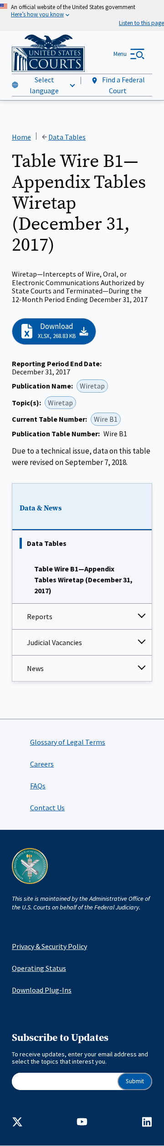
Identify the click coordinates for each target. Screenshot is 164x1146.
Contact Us (47, 807)
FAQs (38, 785)
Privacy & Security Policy (49, 946)
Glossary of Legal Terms (67, 742)
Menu (120, 54)
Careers (42, 763)
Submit (135, 1081)
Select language (44, 85)
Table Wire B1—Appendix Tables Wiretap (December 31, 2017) (83, 579)
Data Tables (47, 543)
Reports (39, 616)
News (35, 668)
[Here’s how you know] (82, 15)
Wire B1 (106, 419)
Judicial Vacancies (54, 642)
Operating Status (39, 968)
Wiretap (92, 385)
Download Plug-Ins (42, 990)
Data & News (41, 508)
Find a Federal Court (123, 85)
